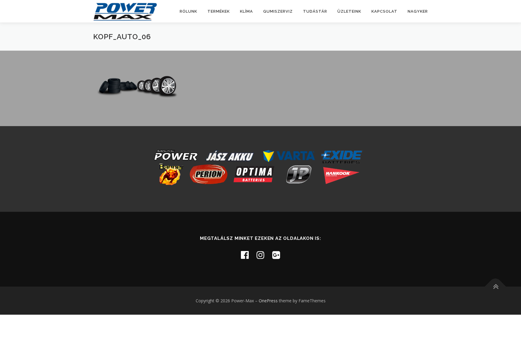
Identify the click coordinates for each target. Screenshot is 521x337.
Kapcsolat (384, 11)
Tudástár (315, 11)
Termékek (218, 11)
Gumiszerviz (278, 11)
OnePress (268, 301)
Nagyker (418, 11)
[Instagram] (260, 255)
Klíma (246, 11)
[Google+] (276, 255)
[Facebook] (245, 255)
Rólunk (188, 11)
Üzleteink (349, 11)
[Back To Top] (495, 286)
